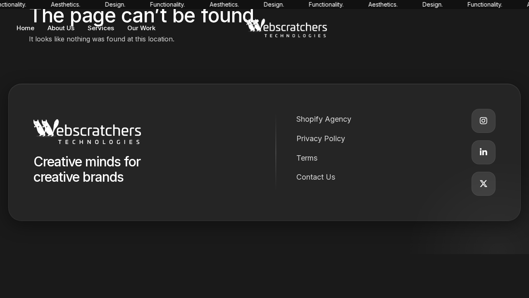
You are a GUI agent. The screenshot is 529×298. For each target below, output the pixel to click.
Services (101, 28)
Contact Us (315, 177)
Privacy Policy (320, 138)
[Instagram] (484, 121)
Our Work (141, 28)
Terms (306, 158)
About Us (61, 28)
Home (25, 28)
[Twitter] (484, 184)
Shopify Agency (323, 119)
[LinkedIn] (484, 152)
